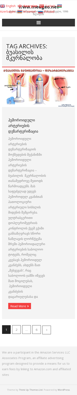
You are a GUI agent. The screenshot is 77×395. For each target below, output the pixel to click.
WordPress (64, 389)
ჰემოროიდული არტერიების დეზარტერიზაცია (23, 125)
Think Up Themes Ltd (31, 389)
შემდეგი (46, 330)
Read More (18, 306)
